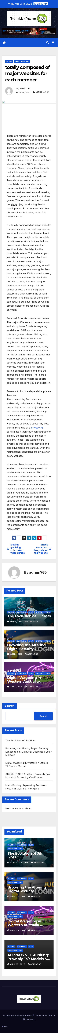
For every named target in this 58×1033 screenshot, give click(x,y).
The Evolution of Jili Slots (29, 616)
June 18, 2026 (18, 964)
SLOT (31, 612)
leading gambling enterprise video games (17, 548)
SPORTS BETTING (22, 61)
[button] (47, 42)
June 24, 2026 (18, 896)
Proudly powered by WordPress (18, 1015)
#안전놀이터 (43, 92)
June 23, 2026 (18, 930)
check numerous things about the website (40, 548)
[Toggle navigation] (53, 42)
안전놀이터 (37, 427)
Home (5, 1026)
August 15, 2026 (19, 862)
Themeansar (29, 1019)
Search (9, 705)
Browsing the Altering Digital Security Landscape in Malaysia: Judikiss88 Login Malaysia (28, 751)
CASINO (9, 61)
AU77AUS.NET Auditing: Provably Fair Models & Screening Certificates (28, 959)
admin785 (25, 88)
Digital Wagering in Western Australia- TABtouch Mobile (24, 681)
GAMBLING (21, 612)
